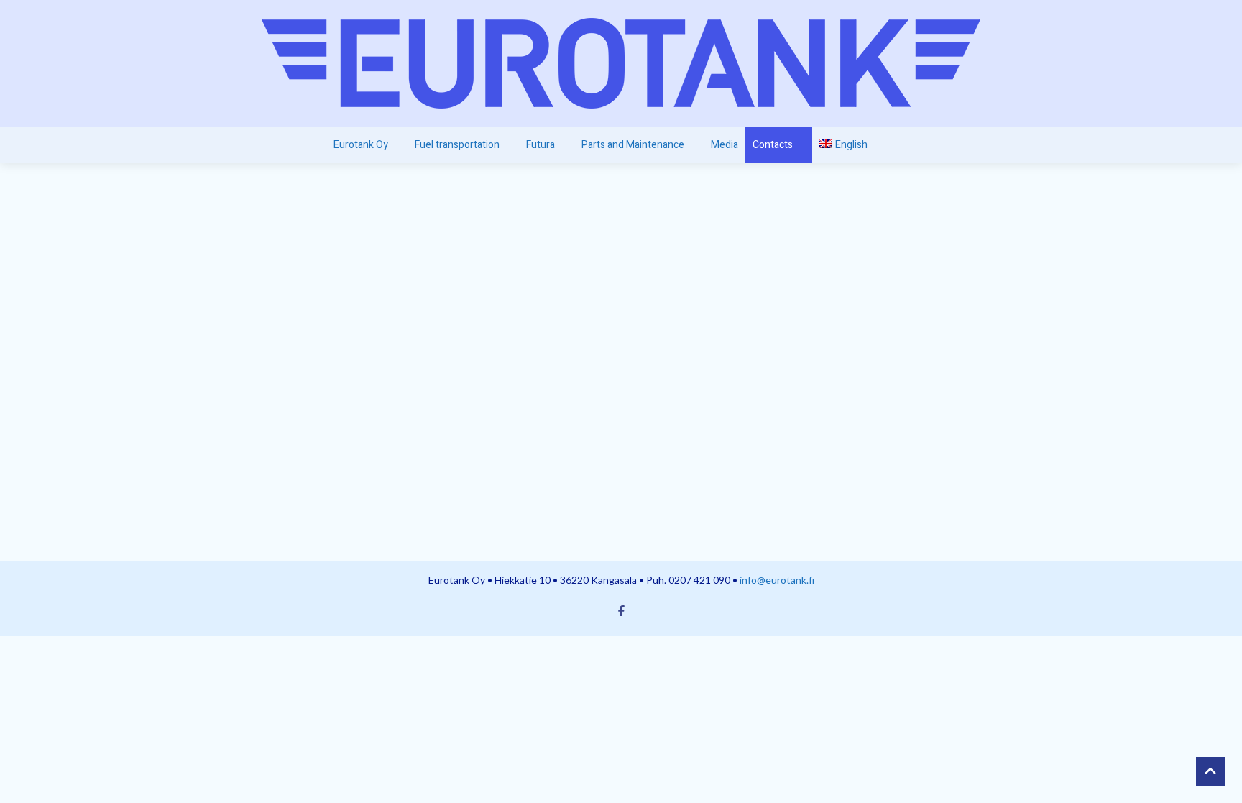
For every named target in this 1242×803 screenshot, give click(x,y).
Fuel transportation (457, 144)
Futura (540, 144)
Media (724, 144)
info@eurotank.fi (777, 580)
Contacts (773, 144)
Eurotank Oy (361, 144)
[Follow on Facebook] (621, 610)
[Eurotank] (621, 63)
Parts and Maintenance (632, 144)
